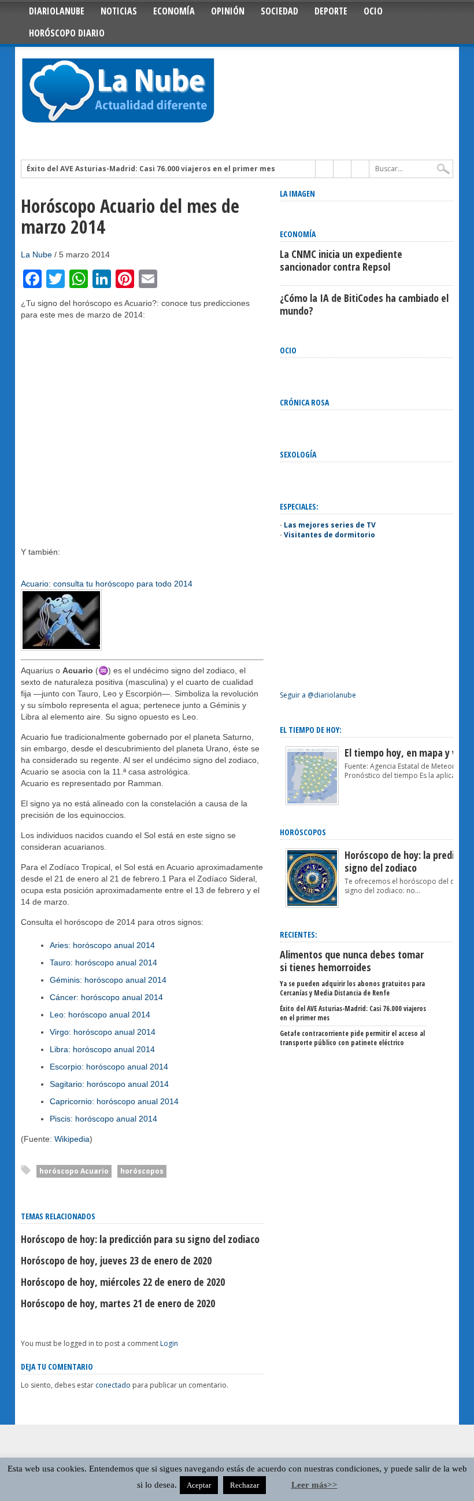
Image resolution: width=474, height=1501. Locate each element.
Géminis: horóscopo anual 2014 (108, 979)
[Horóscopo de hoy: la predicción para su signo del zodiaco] (312, 905)
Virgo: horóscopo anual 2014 (102, 1032)
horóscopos (142, 1171)
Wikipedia (72, 1139)
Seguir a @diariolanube (318, 695)
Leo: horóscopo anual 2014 (100, 1014)
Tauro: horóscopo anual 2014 (103, 962)
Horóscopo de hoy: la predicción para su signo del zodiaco (140, 1239)
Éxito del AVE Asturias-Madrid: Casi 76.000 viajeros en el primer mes (151, 168)
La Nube (36, 254)
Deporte (330, 11)
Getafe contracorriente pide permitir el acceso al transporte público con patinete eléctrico (352, 1038)
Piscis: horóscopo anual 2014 (103, 1118)
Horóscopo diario (67, 33)
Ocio (373, 11)
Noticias (119, 11)
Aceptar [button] (199, 1485)
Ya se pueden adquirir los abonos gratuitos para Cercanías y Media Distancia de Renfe (352, 988)
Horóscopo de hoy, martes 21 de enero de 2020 (118, 1303)
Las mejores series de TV (330, 525)
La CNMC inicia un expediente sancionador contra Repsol (341, 260)
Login (169, 1343)
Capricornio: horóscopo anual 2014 (114, 1101)
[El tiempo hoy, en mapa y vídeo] (312, 802)
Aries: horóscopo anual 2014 (102, 945)
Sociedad (279, 11)
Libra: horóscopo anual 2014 (102, 1049)
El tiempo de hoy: (311, 729)
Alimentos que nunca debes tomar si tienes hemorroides (352, 960)
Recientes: (298, 934)
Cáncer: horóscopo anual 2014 (106, 997)
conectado (113, 1385)
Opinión (228, 11)
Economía (174, 11)
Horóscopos (303, 832)
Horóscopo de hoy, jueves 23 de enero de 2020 (116, 1260)
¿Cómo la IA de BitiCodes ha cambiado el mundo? (364, 304)
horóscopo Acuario (74, 1171)
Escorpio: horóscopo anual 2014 (109, 1066)
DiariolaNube (56, 11)
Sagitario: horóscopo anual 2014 (109, 1084)
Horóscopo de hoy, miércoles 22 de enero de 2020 (123, 1281)
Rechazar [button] (244, 1485)
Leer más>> (314, 1484)
